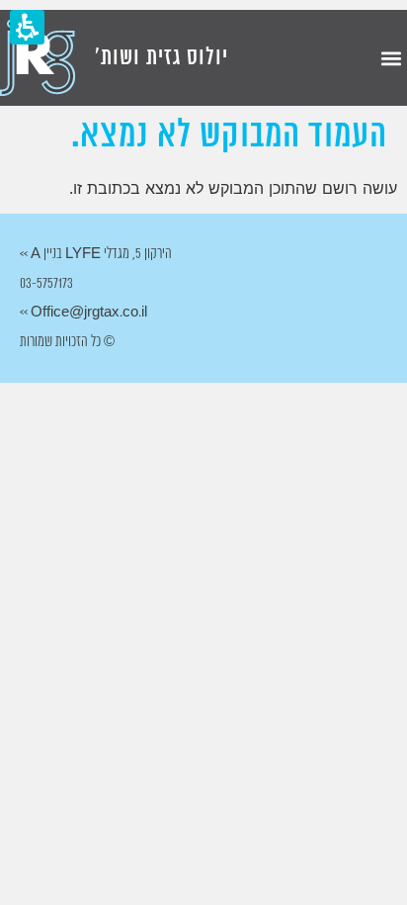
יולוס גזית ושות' (161, 57)
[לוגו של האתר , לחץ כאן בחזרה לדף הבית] (37, 58)
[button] (390, 58)
